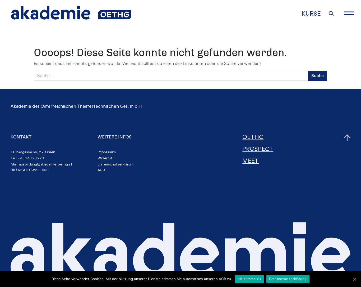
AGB (101, 170)
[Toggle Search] (331, 13)
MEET (250, 161)
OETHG (252, 137)
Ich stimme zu (249, 279)
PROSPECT (257, 149)
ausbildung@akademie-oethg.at (45, 164)
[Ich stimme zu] (354, 279)
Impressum (107, 152)
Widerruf (105, 158)
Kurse (311, 14)
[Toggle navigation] (349, 13)
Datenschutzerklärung (116, 164)
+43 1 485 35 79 (31, 158)
